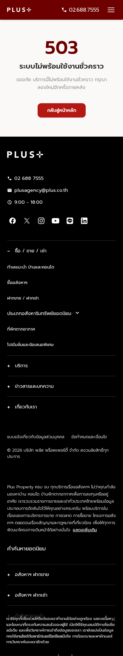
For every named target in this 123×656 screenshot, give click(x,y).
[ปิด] (113, 608)
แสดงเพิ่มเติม (85, 530)
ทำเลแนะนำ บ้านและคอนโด (30, 267)
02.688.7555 (84, 10)
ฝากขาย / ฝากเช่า (23, 298)
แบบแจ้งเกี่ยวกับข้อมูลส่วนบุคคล (35, 437)
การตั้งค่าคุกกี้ (61, 646)
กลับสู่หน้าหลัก (61, 110)
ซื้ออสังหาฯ (17, 282)
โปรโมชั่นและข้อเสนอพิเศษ (30, 344)
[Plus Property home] (19, 9)
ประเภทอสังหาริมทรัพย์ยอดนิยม (39, 313)
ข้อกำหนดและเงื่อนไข (89, 437)
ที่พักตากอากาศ (21, 329)
